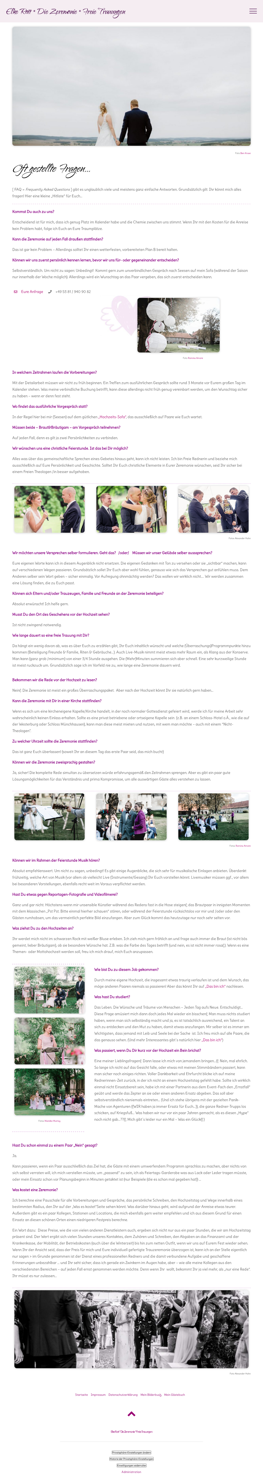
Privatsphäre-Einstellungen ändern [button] (131, 1452)
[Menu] (253, 11)
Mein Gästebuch (174, 1395)
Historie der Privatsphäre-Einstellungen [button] (131, 1458)
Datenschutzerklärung (123, 1395)
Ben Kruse (245, 153)
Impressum (98, 1395)
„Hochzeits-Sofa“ (112, 417)
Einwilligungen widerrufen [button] (131, 1465)
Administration (131, 1472)
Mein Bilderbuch (151, 1395)
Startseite (81, 1395)
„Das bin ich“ (215, 986)
